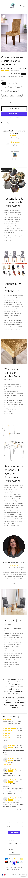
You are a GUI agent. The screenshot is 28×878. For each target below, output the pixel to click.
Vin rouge (11, 83)
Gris (19, 83)
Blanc (18, 87)
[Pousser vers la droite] (17, 583)
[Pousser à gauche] (10, 583)
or (3, 83)
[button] (3, 6)
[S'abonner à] (22, 827)
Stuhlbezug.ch (13, 867)
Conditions (21, 872)
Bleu (11, 87)
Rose (4, 91)
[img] (14, 135)
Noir (12, 95)
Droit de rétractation (16, 869)
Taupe (5, 95)
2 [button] (10, 810)
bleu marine (13, 91)
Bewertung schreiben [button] (14, 723)
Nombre (3, 99)
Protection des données (11, 872)
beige (19, 95)
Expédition (9, 76)
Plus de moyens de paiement (13, 117)
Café (4, 87)
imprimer (14, 874)
